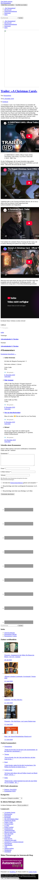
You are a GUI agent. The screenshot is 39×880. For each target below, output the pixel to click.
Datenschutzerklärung (10, 11)
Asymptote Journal (9, 812)
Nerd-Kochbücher (9, 632)
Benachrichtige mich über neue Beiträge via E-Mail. (18, 491)
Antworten (7, 376)
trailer (2, 332)
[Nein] (19, 878)
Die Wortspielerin (6, 3)
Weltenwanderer (9, 848)
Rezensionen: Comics (10, 636)
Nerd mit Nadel (8, 833)
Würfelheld (7, 851)
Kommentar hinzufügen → (8, 354)
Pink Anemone (8, 380)
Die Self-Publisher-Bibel (11, 819)
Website (3, 475)
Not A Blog (7, 835)
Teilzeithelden (8, 845)
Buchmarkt (7, 817)
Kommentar (5, 453)
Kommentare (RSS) (10, 791)
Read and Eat (8, 838)
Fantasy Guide (8, 822)
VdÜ (5, 847)
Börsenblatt (7, 815)
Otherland (7, 837)
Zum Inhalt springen (6, 1)
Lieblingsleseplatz (9, 830)
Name (3, 468)
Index (6, 14)
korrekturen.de (8, 829)
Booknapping (8, 814)
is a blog (6, 825)
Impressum (7, 13)
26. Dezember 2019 (10, 440)
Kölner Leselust (8, 827)
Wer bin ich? (8, 10)
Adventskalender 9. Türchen (9, 346)
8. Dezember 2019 (8, 98)
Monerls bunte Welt (10, 832)
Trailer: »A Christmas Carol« (19, 91)
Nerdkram (5, 101)
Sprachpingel (8, 843)
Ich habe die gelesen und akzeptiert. (20, 483)
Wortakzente (8, 850)
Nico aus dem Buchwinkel (12, 412)
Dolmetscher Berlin (10, 820)
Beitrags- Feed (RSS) (10, 789)
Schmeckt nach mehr (10, 840)
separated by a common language (13, 842)
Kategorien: (4, 798)
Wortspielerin (7, 95)
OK (2, 878)
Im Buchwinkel (8, 824)
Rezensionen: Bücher (10, 634)
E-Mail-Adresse (6, 472)
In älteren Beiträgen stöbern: (9, 805)
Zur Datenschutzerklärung (11, 878)
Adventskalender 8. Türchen (9, 339)
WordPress (13, 872)
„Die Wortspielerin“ (10, 8)
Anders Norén (32, 872)
